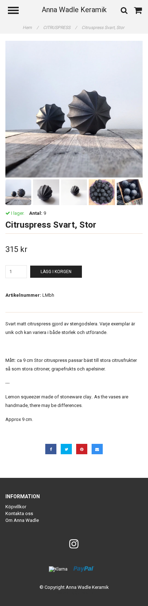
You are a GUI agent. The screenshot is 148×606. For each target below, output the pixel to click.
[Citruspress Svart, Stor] (74, 109)
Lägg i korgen (56, 271)
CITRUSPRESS (60, 27)
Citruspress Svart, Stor (103, 27)
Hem (30, 27)
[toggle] (17, 11)
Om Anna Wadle (22, 520)
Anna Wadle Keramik (74, 9)
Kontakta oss (19, 513)
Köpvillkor (15, 506)
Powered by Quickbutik (74, 593)
